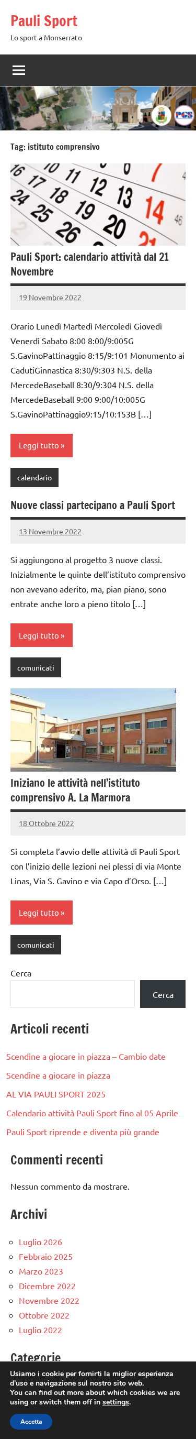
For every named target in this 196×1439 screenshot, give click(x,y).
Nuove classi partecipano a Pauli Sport (92, 505)
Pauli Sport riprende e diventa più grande (82, 1131)
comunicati (35, 667)
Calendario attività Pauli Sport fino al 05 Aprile (92, 1112)
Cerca (20, 973)
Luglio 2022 (40, 1329)
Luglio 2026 (40, 1241)
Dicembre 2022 (47, 1285)
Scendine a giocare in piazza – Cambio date (86, 1056)
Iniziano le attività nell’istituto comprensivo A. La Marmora (75, 790)
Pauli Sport (43, 20)
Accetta (31, 1422)
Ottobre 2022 (44, 1315)
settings (115, 1402)
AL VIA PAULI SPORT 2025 (56, 1094)
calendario (34, 477)
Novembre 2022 (49, 1300)
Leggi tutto (39, 445)
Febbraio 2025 (46, 1256)
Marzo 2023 (41, 1271)
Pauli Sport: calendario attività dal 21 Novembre (89, 264)
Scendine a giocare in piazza (58, 1075)
